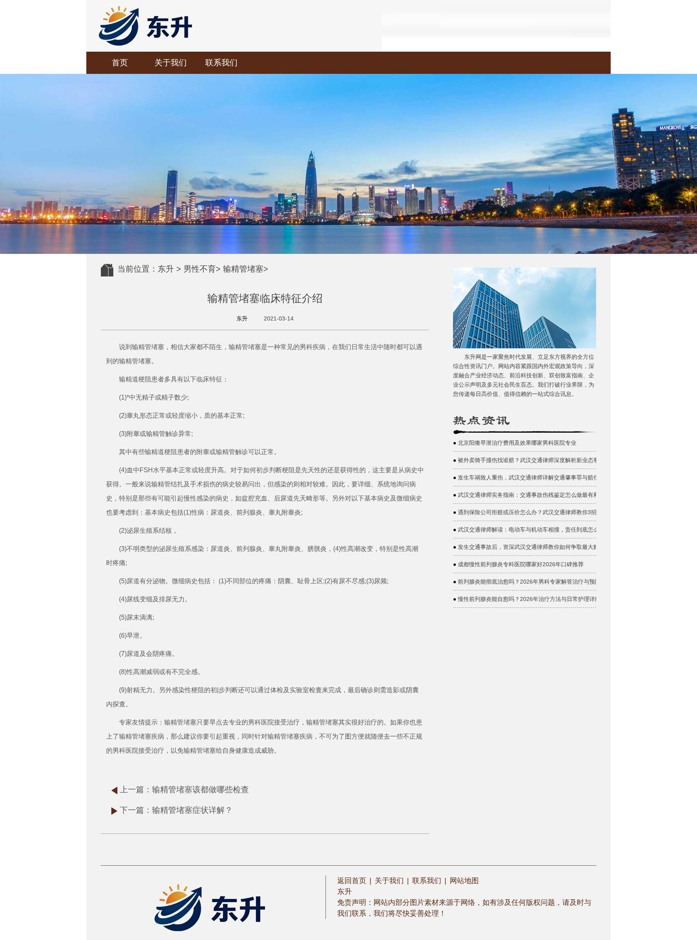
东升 (166, 268)
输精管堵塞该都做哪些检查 (200, 789)
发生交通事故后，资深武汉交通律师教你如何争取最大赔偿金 (534, 547)
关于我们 (170, 62)
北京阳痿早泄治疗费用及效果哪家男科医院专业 (517, 443)
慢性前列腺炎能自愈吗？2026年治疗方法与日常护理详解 (529, 599)
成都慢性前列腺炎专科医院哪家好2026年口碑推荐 (521, 564)
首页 (120, 62)
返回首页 (351, 881)
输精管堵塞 (243, 268)
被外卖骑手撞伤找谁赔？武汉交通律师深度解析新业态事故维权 (537, 460)
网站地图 (464, 881)
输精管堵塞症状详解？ (192, 810)
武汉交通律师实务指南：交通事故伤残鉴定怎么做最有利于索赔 (537, 495)
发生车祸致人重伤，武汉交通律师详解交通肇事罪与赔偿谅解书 (537, 477)
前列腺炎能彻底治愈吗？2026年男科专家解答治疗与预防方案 (535, 581)
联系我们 (221, 62)
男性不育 (200, 268)
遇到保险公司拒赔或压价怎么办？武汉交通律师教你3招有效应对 (538, 512)
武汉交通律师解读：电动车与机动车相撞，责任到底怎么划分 (534, 529)
